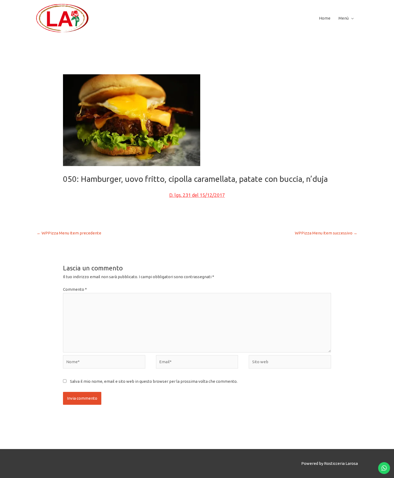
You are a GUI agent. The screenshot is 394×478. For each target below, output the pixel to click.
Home (324, 18)
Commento (75, 289)
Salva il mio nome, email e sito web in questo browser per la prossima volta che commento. (153, 381)
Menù (344, 18)
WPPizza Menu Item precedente (69, 233)
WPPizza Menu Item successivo (326, 233)
